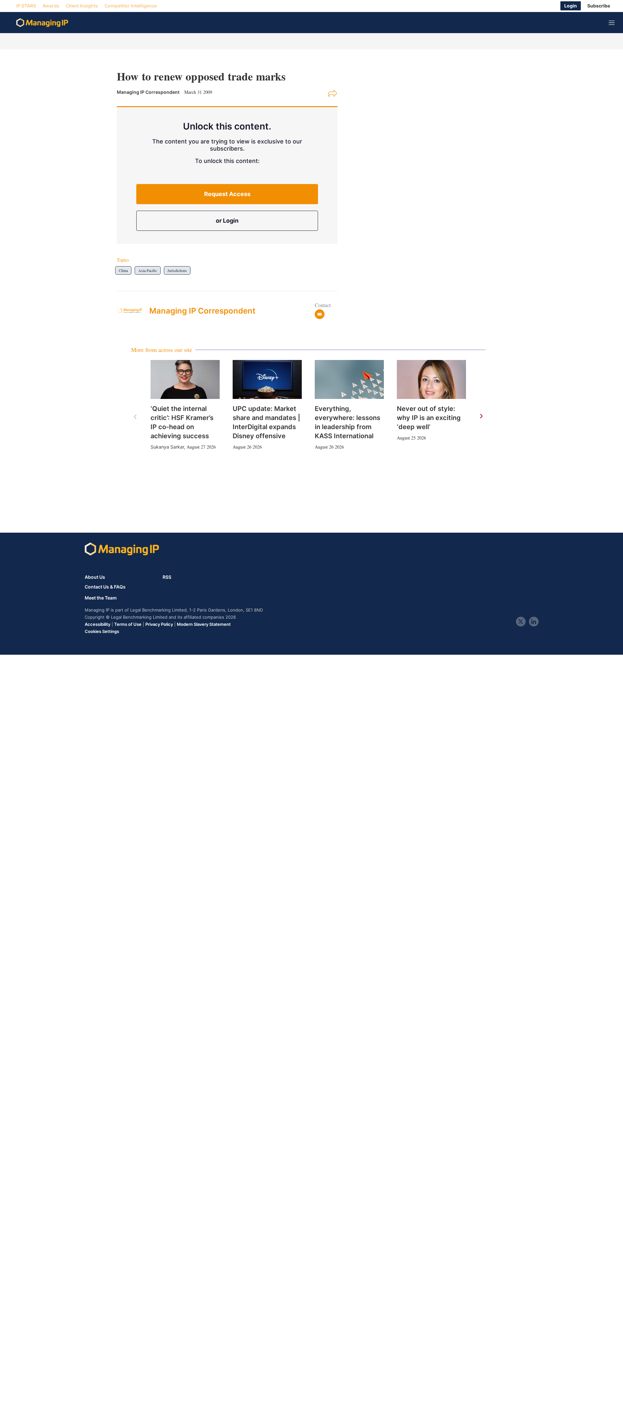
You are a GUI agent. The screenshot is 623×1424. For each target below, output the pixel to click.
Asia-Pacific (147, 270)
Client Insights (82, 6)
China (123, 270)
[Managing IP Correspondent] (133, 311)
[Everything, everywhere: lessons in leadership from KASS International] (349, 379)
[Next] (480, 416)
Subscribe (598, 6)
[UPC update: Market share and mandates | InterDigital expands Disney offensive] (267, 379)
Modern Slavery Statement (204, 624)
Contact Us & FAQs (105, 587)
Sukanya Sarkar (167, 447)
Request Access (227, 194)
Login (570, 6)
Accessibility (97, 624)
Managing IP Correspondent (202, 311)
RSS (167, 577)
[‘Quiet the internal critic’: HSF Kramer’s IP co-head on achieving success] (185, 379)
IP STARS (26, 6)
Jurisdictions (177, 270)
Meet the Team (101, 598)
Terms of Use (127, 624)
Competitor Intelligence (130, 6)
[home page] (42, 22)
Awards (51, 6)
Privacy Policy (159, 624)
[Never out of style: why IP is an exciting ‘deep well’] (431, 379)
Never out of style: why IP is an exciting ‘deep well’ (429, 418)
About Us (95, 577)
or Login (227, 220)
